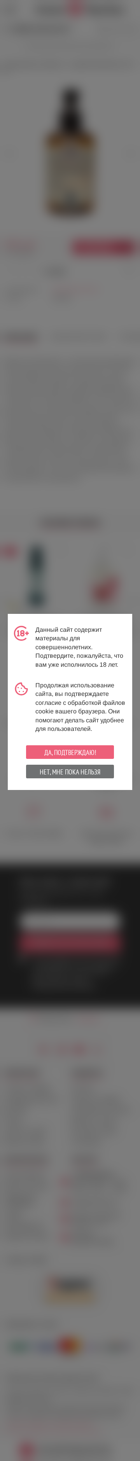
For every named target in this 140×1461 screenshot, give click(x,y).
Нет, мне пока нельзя (70, 771)
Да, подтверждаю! (70, 752)
